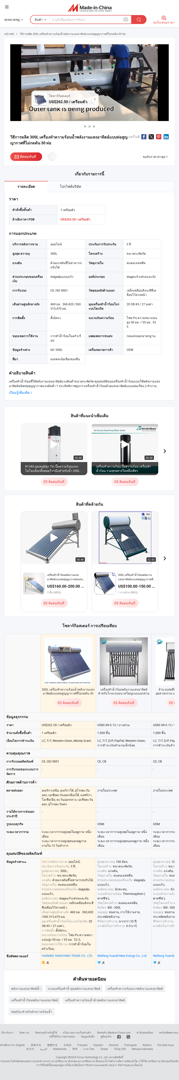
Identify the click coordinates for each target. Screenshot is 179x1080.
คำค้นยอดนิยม (145, 1032)
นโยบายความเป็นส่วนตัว (77, 1032)
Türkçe (104, 1049)
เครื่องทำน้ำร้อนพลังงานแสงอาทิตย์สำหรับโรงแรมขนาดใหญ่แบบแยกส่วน (124, 691)
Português (130, 1045)
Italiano (147, 1045)
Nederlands (60, 1049)
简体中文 (36, 1045)
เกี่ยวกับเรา (7, 1032)
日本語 (67, 1045)
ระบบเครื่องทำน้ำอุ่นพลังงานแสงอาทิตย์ (74, 988)
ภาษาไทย (88, 1049)
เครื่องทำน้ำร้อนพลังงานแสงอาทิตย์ (34, 1000)
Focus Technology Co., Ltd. (92, 1057)
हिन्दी (74, 1049)
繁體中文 (52, 1045)
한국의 (30, 1049)
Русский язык (165, 1045)
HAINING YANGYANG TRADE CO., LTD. (67, 956)
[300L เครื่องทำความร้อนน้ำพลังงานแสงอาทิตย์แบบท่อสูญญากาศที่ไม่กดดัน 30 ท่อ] (68, 661)
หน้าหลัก (9, 34)
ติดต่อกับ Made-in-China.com (114, 1032)
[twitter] (128, 1036)
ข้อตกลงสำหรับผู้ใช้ (46, 1032)
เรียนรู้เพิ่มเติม (19, 392)
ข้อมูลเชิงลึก (88, 1036)
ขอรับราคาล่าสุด (154, 157)
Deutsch (114, 1045)
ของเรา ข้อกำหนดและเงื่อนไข (126, 1065)
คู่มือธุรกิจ (105, 1036)
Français (82, 1045)
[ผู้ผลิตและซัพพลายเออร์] (90, 7)
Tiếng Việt (120, 1049)
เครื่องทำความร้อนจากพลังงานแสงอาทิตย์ (135, 988)
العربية (43, 1049)
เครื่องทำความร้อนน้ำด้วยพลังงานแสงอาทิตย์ (95, 1000)
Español (98, 1045)
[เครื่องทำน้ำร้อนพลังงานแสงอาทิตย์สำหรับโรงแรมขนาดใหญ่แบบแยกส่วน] (124, 661)
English (20, 1045)
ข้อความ (24, 1032)
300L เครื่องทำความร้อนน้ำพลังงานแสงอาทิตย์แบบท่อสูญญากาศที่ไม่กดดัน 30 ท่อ (68, 693)
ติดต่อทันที (28, 156)
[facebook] (119, 1036)
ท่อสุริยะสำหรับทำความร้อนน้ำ (31, 1012)
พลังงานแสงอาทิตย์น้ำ (26, 988)
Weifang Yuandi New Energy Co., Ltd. (122, 956)
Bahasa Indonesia (142, 1049)
